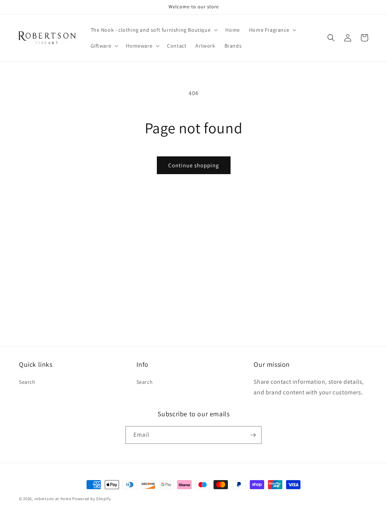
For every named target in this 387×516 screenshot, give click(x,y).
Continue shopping (193, 165)
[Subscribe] (253, 435)
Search (27, 382)
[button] (153, 30)
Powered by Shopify (91, 498)
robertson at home (52, 498)
